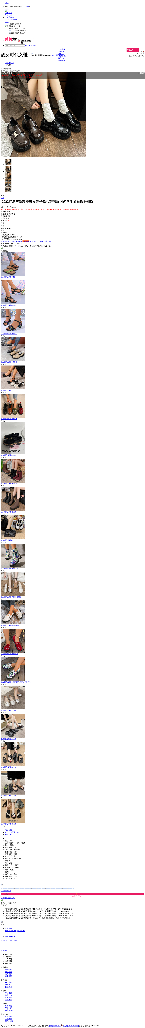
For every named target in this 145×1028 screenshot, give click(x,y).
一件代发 (8, 1000)
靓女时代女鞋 (14, 71)
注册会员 (8, 13)
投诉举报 (8, 834)
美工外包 (8, 995)
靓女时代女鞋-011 (7, 390)
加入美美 (8, 972)
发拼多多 (18, 241)
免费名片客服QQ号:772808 (15, 931)
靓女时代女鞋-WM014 (9, 334)
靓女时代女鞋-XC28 (8, 767)
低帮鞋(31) (62, 56)
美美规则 (8, 969)
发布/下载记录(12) (11, 832)
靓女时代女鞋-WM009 (9, 419)
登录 (27, 7)
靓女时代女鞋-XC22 (8, 824)
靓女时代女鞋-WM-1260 (10, 625)
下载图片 (40, 241)
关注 (6, 22)
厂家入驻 (8, 15)
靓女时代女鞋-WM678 (9, 483)
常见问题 (8, 1016)
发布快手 (26, 241)
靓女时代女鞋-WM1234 (9, 569)
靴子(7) (61, 58)
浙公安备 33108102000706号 (71, 1026)
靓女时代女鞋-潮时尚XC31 (11, 597)
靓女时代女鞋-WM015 (9, 305)
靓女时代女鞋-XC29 (8, 739)
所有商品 (61, 49)
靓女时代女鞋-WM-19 (9, 455)
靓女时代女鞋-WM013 (9, 362)
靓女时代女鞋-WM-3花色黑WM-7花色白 (16, 682)
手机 (6, 9)
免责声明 (8, 987)
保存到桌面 (9, 1021)
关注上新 (130, 50)
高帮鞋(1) (61, 60)
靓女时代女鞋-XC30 (8, 710)
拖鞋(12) (61, 54)
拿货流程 (8, 928)
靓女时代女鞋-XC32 (8, 540)
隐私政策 (8, 985)
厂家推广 (8, 1008)
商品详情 (8, 830)
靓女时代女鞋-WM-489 (9, 654)
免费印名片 (9, 1010)
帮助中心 (14, 19)
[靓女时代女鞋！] (22, 43)
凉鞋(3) (61, 51)
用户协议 (8, 982)
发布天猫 (11, 241)
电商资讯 (8, 993)
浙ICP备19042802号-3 (55, 1026)
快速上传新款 (10, 937)
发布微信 (33, 241)
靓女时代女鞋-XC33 (8, 512)
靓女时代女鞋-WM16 (8, 277)
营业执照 (8, 976)
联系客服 (10, 17)
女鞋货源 (4, 71)
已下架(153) (9, 63)
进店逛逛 (4, 898)
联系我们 (8, 974)
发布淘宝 (4, 241)
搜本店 (33, 45)
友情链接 (8, 1019)
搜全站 (27, 45)
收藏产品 (47, 241)
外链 (2, 198)
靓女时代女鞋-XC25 (8, 795)
